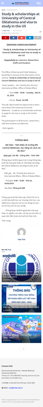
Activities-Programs (10, 317)
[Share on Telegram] (30, 37)
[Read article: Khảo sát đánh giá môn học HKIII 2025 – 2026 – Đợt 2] (21, 329)
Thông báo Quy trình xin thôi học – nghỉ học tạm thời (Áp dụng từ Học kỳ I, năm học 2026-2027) (21, 274)
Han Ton (6, 30)
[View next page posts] (23, 348)
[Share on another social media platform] (37, 37)
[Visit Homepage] (20, 3)
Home (3, 10)
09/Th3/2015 (17, 30)
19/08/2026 (7, 310)
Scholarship (7, 286)
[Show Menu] (3, 3)
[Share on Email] (22, 37)
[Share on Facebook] (13, 37)
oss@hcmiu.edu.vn (16, 388)
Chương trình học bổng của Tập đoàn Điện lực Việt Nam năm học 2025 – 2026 (21, 305)
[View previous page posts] (19, 348)
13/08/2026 (7, 340)
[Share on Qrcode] (5, 37)
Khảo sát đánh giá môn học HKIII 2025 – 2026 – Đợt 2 (21, 336)
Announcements (12, 10)
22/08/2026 (7, 279)
